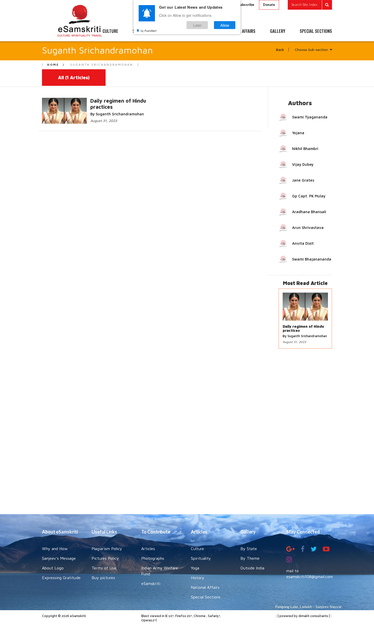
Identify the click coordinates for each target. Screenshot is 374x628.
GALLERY (277, 31)
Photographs (152, 558)
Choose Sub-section (311, 49)
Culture (197, 548)
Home (53, 64)
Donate (269, 5)
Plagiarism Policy (107, 548)
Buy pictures (103, 577)
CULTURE (110, 31)
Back (280, 49)
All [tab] (74, 77)
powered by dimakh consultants (304, 616)
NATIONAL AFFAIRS (239, 31)
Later (197, 25)
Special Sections (205, 597)
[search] (310, 5)
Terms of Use (104, 568)
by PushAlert (148, 31)
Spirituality (201, 558)
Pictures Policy (105, 558)
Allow (224, 25)
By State (248, 548)
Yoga (195, 568)
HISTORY (202, 31)
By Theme (250, 558)
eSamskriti (150, 583)
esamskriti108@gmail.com (309, 576)
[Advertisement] (187, 434)
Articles (148, 548)
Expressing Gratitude (61, 577)
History (197, 577)
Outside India (252, 568)
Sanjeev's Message (59, 558)
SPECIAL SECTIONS (316, 31)
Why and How (55, 548)
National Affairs (205, 587)
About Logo (53, 568)
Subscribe (246, 4)
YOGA (175, 31)
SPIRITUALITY (144, 31)
